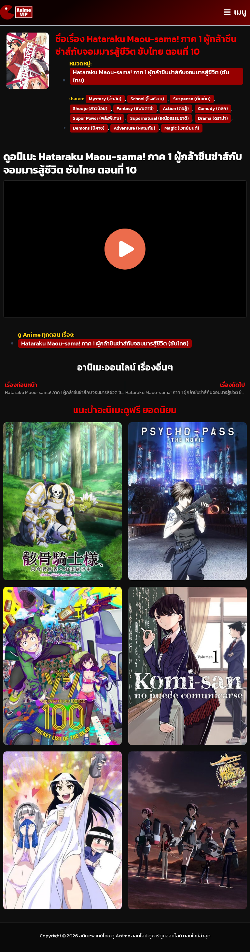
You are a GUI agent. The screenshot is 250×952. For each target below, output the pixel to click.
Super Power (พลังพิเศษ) (97, 118)
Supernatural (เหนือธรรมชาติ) (159, 118)
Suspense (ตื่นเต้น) (192, 98)
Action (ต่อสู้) (176, 108)
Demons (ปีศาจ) (88, 128)
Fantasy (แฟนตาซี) (135, 108)
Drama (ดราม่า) (213, 118)
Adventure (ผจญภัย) (134, 128)
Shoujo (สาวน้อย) (90, 108)
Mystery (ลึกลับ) (105, 98)
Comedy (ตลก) (213, 108)
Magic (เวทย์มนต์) (181, 128)
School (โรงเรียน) (147, 98)
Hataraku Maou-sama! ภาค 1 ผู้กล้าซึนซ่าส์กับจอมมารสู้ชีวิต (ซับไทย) (151, 76)
